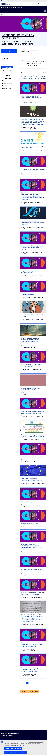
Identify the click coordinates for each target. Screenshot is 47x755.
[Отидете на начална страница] (6, 3)
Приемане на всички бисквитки (13, 748)
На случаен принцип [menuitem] (22, 78)
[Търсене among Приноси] (12, 73)
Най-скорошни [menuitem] (26, 77)
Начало (2, 11)
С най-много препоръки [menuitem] (31, 78)
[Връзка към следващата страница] (41, 683)
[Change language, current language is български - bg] (39, 4)
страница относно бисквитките (36, 741)
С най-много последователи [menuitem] (43, 77)
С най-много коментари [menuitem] (37, 78)
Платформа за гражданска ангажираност (10, 733)
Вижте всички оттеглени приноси (29, 691)
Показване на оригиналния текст (9, 50)
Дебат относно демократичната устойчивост (16, 11)
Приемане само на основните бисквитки (15, 752)
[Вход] (36, 4)
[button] (7, 76)
